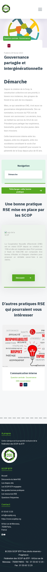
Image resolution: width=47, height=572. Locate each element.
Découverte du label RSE (11, 479)
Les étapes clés (8, 483)
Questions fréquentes (10, 498)
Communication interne (23, 373)
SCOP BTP (16, 551)
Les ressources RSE (9, 494)
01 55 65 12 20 (7, 512)
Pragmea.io (23, 555)
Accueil (4, 476)
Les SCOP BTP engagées (11, 487)
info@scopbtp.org (9, 515)
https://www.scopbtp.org (11, 519)
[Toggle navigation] (40, 9)
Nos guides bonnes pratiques (13, 490)
